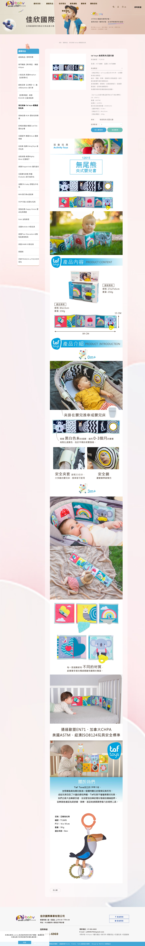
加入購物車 (98, 130)
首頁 (60, 42)
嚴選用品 (65, 42)
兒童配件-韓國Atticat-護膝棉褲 (28, 137)
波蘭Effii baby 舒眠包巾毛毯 (28, 185)
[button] (113, 7)
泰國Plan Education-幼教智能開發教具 (28, 235)
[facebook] (119, 917)
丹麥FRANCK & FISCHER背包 (28, 260)
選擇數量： (95, 124)
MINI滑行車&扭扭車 (25, 194)
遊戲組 (20, 252)
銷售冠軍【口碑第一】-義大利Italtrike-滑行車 (27, 86)
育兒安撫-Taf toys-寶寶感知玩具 (77, 42)
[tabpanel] (72, 17)
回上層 (55, 890)
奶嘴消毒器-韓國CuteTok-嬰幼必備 (28, 127)
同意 (24, 942)
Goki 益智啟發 (23, 219)
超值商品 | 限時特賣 (25, 57)
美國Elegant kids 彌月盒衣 (28, 166)
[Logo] (16, 3)
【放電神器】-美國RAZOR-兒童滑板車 (26, 96)
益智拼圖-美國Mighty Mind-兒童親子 (26, 158)
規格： (93, 119)
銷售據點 (73, 3)
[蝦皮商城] (119, 921)
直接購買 (115, 130)
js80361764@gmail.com (95, 932)
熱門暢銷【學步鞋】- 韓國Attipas (28, 66)
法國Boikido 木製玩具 (26, 227)
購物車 (83, 3)
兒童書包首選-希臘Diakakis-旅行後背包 (26, 175)
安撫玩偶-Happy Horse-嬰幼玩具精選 (28, 210)
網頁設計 (108, 944)
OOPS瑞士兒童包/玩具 (27, 202)
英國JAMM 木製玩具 (26, 244)
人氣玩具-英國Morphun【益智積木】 (27, 76)
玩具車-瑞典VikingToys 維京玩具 (28, 147)
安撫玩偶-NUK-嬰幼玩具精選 (28, 117)
